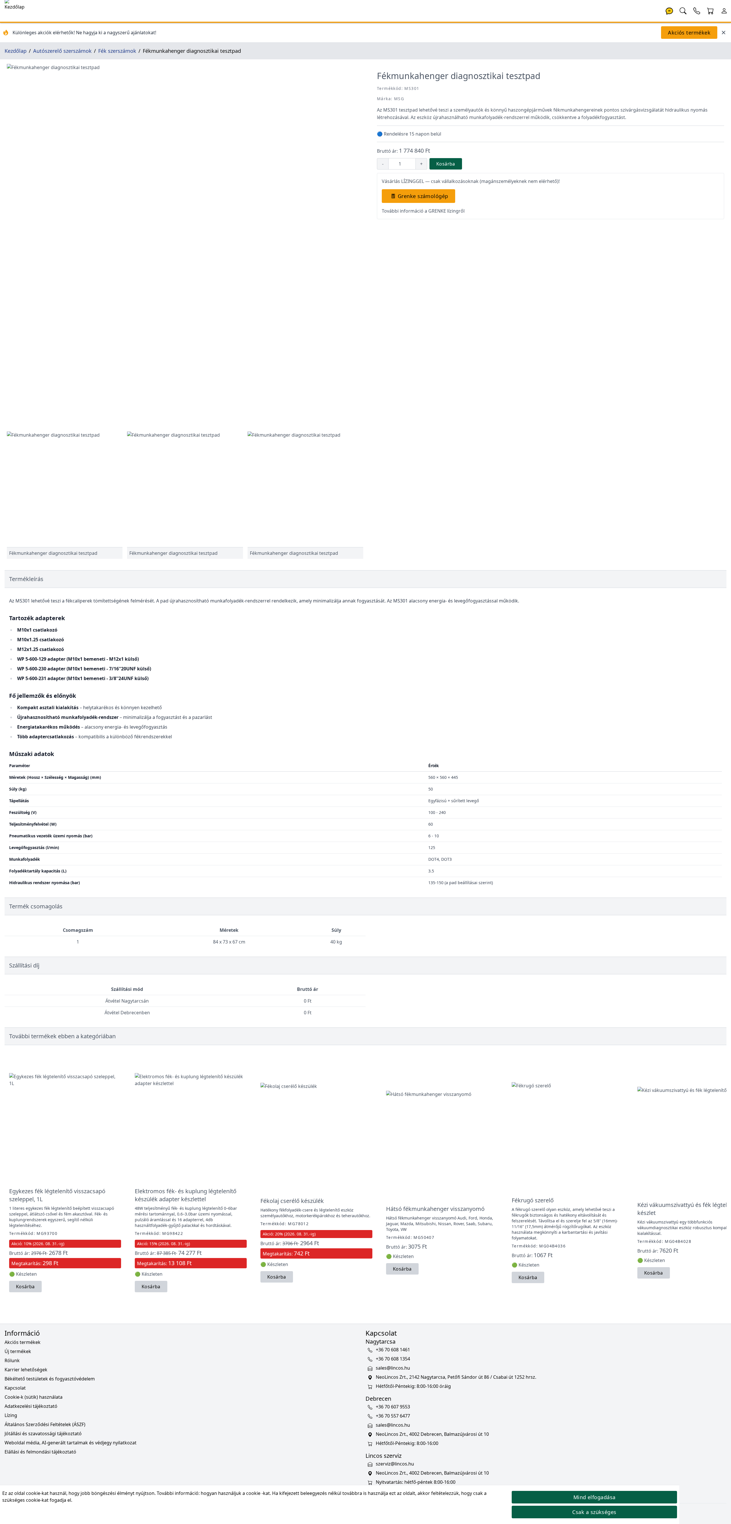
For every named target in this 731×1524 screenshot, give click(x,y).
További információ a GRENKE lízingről (423, 211)
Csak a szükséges (594, 1512)
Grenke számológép (423, 196)
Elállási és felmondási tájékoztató (40, 1452)
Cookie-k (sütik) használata (34, 1397)
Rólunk (12, 1360)
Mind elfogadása (594, 1497)
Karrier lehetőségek (26, 1369)
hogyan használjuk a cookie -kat (235, 1493)
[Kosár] (710, 10)
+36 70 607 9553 (393, 1407)
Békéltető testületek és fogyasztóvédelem (50, 1379)
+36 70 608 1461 (393, 1350)
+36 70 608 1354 (393, 1359)
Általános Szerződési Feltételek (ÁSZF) (45, 1424)
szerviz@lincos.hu (395, 1464)
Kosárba (445, 164)
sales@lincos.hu (393, 1368)
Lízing (11, 1415)
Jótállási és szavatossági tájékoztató (43, 1433)
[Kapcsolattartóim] (697, 10)
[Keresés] (683, 10)
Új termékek (18, 1351)
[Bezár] (723, 32)
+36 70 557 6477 (393, 1416)
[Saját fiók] (724, 10)
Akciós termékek (689, 32)
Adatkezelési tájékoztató (31, 1406)
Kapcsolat (15, 1388)
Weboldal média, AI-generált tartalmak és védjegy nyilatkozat (70, 1443)
